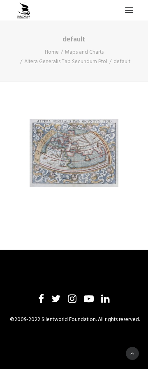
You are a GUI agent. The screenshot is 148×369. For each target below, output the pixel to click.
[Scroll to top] (132, 353)
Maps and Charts (84, 52)
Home (52, 52)
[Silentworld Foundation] (24, 10)
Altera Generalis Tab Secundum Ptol (65, 61)
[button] (129, 10)
